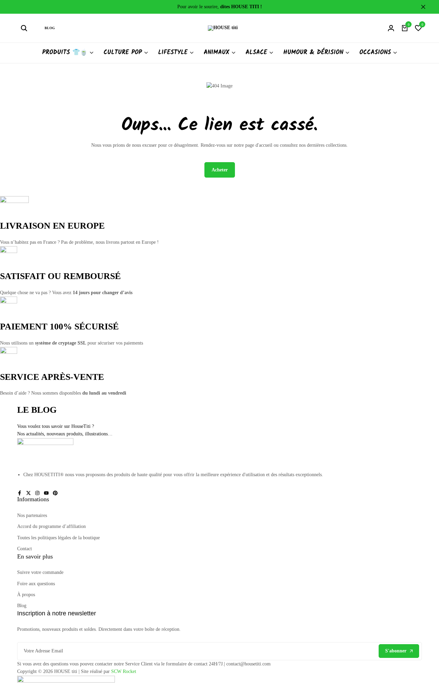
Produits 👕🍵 (64, 53)
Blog (50, 28)
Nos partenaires (32, 515)
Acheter (220, 169)
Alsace (256, 53)
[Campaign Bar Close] (426, 7)
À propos (26, 594)
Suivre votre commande (40, 572)
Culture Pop (123, 53)
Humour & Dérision (313, 53)
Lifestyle (173, 53)
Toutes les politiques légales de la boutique (58, 537)
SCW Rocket (123, 671)
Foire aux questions (36, 583)
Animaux (216, 53)
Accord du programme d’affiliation (51, 526)
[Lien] (19, 493)
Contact (24, 548)
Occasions (375, 53)
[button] (418, 28)
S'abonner (395, 650)
